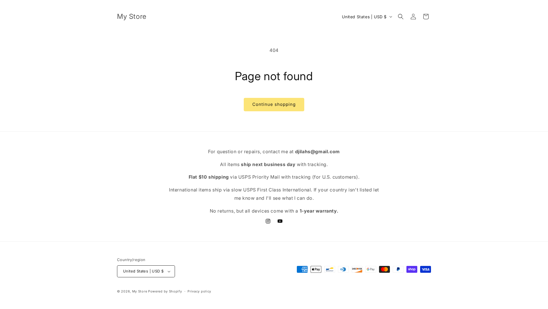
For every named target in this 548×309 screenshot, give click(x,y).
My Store (139, 291)
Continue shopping (274, 104)
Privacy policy (199, 291)
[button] (400, 16)
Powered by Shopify (165, 291)
